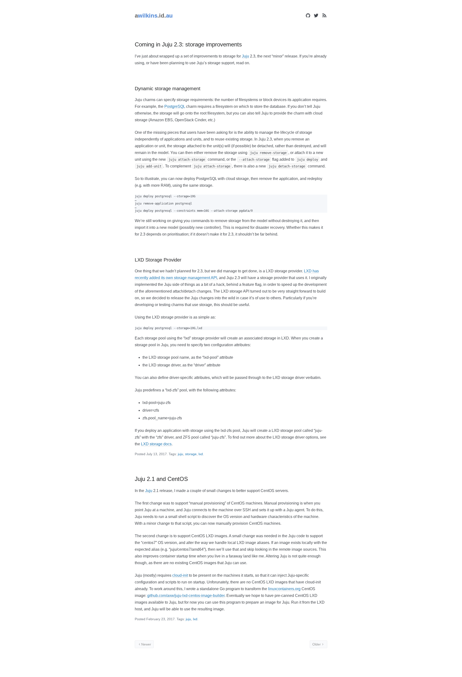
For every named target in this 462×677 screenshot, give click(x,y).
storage (191, 454)
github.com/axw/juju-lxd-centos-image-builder (186, 596)
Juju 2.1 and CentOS (161, 479)
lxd (201, 454)
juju (180, 454)
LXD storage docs (156, 444)
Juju (245, 56)
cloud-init (180, 575)
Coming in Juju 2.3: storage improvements (188, 44)
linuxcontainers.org (284, 589)
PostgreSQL (174, 106)
